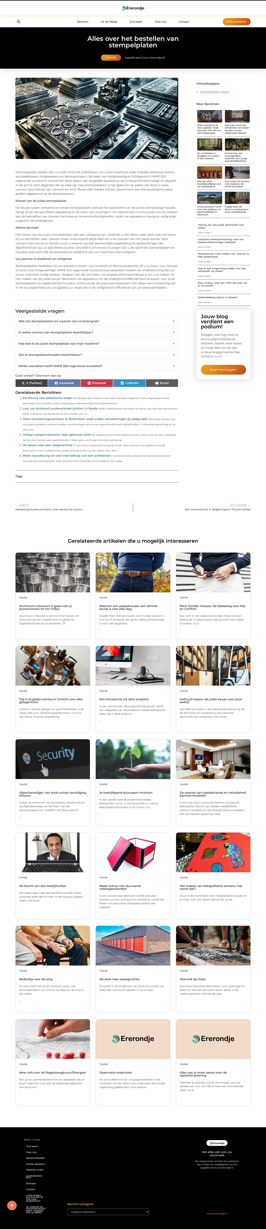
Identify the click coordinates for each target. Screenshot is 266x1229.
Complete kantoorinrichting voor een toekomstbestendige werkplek (221, 241)
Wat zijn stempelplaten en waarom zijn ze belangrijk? (96, 321)
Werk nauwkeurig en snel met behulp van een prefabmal (66, 455)
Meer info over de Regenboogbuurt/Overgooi (52, 1072)
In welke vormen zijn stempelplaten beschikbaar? (96, 332)
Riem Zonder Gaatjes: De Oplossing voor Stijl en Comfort (212, 607)
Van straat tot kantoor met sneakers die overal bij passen (237, 184)
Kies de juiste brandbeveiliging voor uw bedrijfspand (209, 184)
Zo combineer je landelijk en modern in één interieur (208, 156)
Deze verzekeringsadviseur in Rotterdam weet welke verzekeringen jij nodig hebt (85, 419)
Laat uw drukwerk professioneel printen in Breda (60, 408)
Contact (184, 21)
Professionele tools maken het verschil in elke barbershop (223, 255)
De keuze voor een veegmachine (47, 445)
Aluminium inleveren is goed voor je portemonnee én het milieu (45, 607)
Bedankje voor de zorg (35, 979)
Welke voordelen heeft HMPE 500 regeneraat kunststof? (96, 366)
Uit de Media (109, 21)
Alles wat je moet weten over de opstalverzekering (203, 1074)
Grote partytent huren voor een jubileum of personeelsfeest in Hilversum (209, 210)
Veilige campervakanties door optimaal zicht (57, 434)
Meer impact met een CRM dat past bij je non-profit (222, 284)
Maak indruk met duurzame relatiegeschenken (120, 887)
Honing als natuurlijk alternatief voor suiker (221, 226)
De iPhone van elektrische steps (47, 398)
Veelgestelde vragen (215, 91)
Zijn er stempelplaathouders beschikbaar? (96, 355)
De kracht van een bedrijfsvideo (42, 886)
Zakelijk (111, 57)
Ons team (136, 21)
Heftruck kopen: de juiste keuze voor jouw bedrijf (211, 701)
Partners (82, 21)
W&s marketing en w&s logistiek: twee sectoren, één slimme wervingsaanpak (209, 129)
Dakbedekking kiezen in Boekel (217, 297)
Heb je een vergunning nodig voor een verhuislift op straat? (222, 270)
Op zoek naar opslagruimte (119, 979)
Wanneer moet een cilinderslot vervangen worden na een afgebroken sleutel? (237, 129)
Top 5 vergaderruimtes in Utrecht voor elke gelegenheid (51, 701)
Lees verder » (205, 232)
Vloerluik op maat (193, 979)
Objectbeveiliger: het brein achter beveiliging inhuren (52, 794)
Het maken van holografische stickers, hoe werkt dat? (211, 887)
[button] (18, 22)
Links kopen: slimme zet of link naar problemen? (34, 1198)
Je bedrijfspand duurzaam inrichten (126, 792)
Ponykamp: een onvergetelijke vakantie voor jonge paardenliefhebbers (236, 157)
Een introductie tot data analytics (124, 699)
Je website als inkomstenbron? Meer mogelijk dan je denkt (36, 1210)
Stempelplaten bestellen (34, 266)
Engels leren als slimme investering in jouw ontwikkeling (237, 209)
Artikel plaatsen (35, 1164)
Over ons (160, 21)
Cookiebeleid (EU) (34, 1176)
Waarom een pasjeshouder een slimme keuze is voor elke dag (128, 607)
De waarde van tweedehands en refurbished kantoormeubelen (213, 794)
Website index (34, 1169)
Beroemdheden (35, 1158)
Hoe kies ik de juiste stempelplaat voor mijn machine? (96, 343)
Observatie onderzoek (115, 1072)
